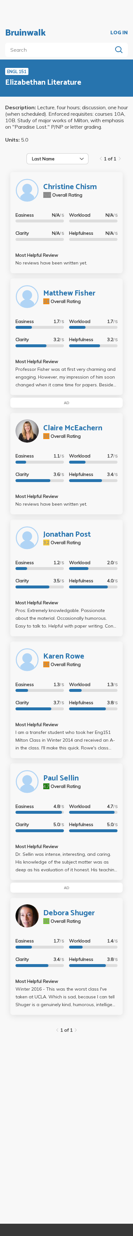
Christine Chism (70, 187)
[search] (60, 50)
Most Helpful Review (36, 255)
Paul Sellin (61, 778)
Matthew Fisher (69, 293)
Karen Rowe (63, 656)
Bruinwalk (25, 33)
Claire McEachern (72, 428)
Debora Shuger (69, 913)
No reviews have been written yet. (51, 263)
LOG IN (119, 33)
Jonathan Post (67, 534)
